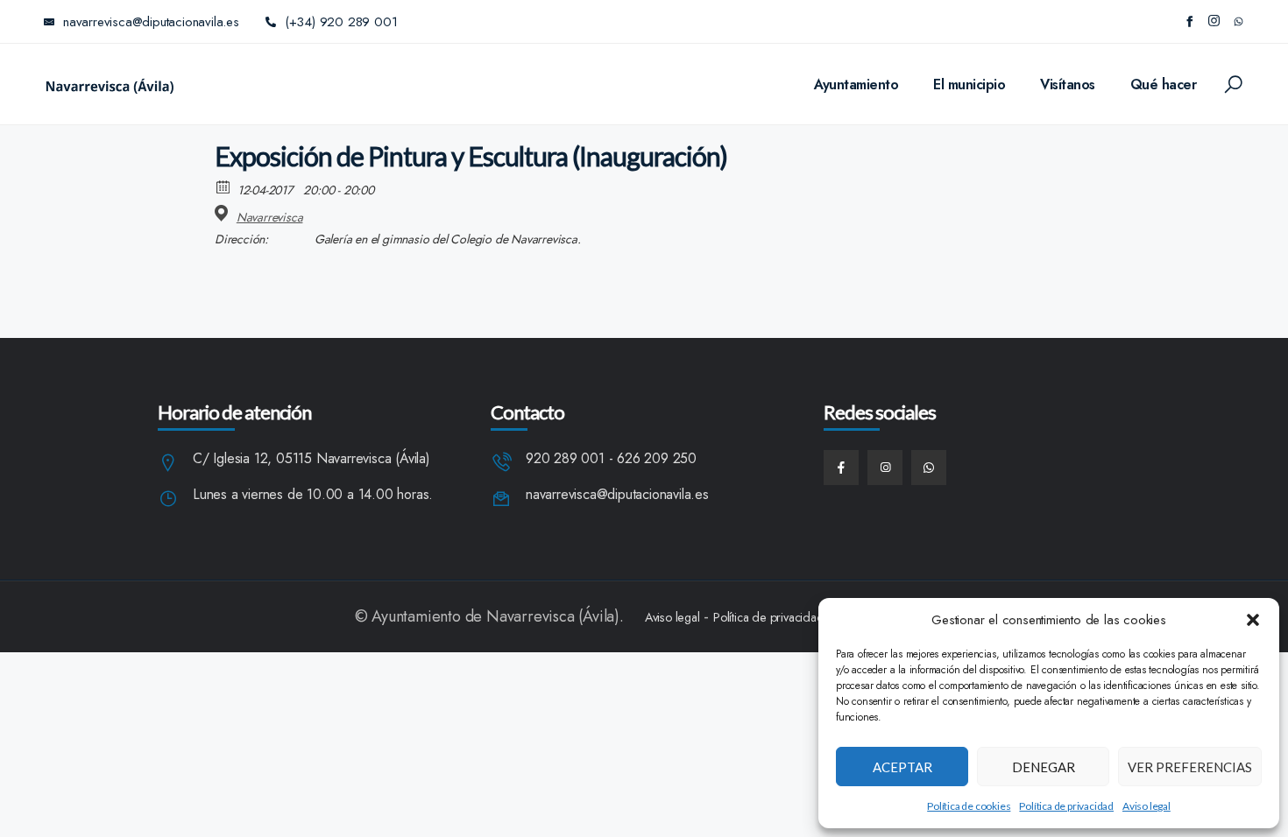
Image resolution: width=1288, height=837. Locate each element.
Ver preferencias (1190, 767)
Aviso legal (1146, 805)
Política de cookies (968, 805)
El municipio (969, 84)
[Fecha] (224, 186)
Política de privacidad (1066, 805)
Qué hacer (1163, 84)
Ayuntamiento (856, 84)
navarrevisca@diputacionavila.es (617, 495)
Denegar (1043, 767)
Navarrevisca (270, 217)
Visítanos (1067, 84)
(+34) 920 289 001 (341, 22)
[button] (1253, 620)
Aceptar (902, 767)
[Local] (224, 213)
